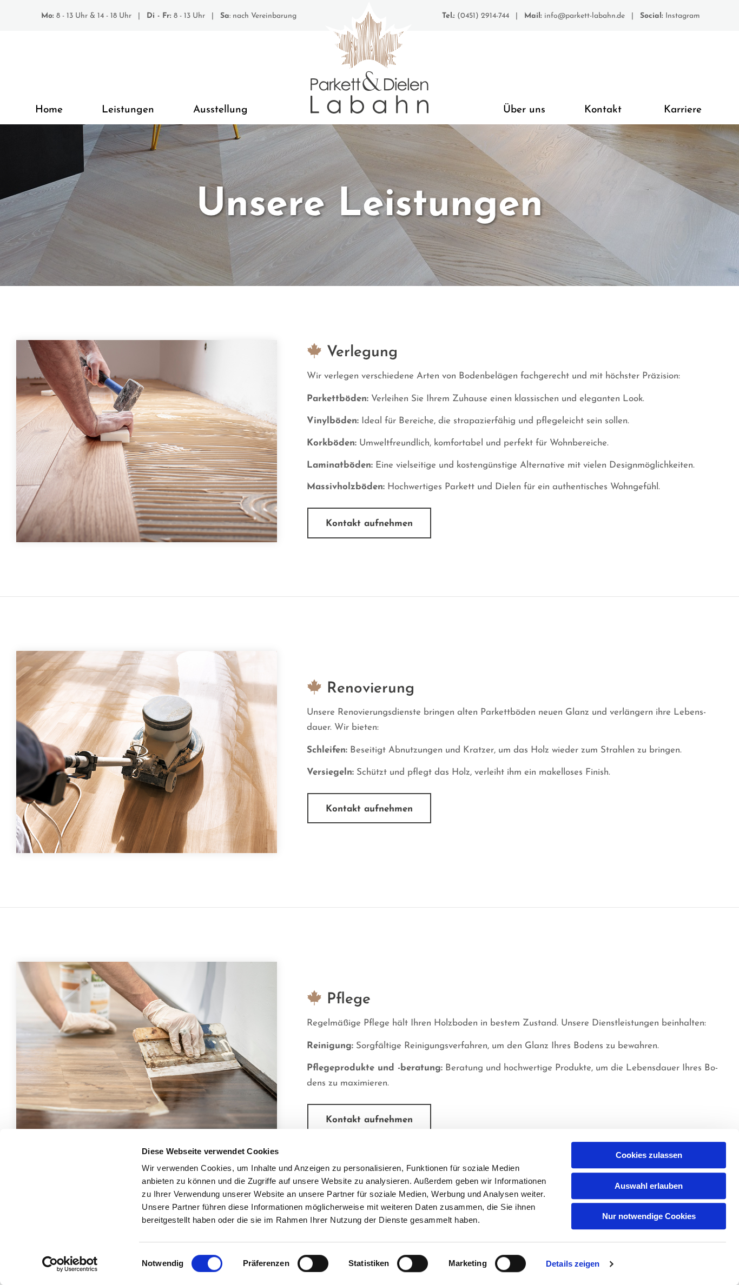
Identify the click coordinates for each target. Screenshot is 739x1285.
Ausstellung (220, 110)
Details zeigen (572, 1263)
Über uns (524, 110)
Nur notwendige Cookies (649, 1216)
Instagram (682, 16)
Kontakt (603, 110)
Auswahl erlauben (649, 1185)
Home (49, 110)
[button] (369, 523)
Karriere (683, 110)
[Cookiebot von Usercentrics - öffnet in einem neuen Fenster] (70, 1264)
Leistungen (128, 110)
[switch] (313, 1263)
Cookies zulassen (649, 1155)
